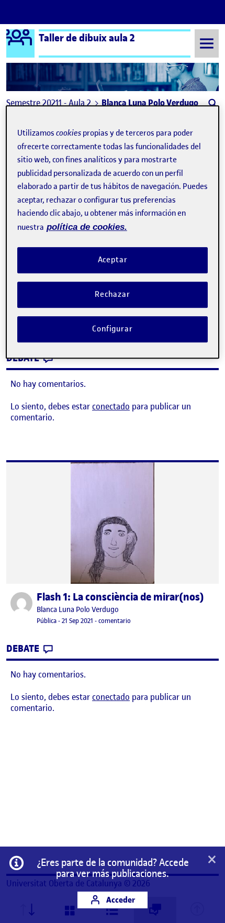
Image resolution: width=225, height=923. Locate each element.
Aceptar (113, 260)
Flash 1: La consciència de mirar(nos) (120, 597)
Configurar (112, 329)
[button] (212, 104)
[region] (113, 232)
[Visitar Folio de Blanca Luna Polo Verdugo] (21, 603)
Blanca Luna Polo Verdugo (78, 610)
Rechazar (112, 294)
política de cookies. (87, 227)
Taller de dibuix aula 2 (87, 38)
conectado (111, 406)
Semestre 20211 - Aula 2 (48, 102)
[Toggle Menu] (206, 43)
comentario (114, 620)
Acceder (120, 899)
